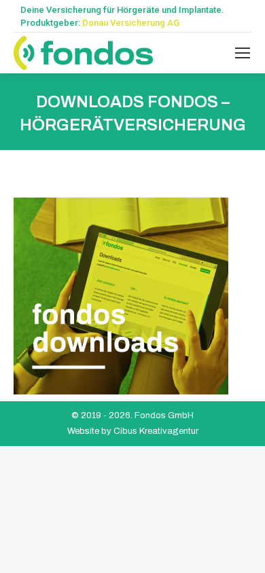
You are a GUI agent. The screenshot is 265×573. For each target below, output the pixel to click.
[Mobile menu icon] (242, 53)
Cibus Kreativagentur (155, 431)
